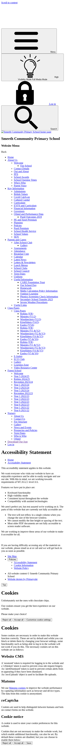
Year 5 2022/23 (21, 402)
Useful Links (20, 305)
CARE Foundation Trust (32, 282)
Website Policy (21, 568)
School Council (21, 271)
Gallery (24, 245)
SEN (16, 236)
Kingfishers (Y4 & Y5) (31, 336)
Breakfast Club (21, 254)
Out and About (21, 171)
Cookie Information (23, 565)
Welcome (18, 163)
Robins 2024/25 (22, 379)
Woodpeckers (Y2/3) (30, 319)
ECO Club (19, 359)
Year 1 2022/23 (21, 396)
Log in (11, 444)
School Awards (21, 177)
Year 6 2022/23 (21, 404)
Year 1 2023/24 (21, 384)
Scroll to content (9, 2)
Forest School (14, 370)
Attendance (19, 251)
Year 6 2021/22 (21, 410)
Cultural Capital (22, 200)
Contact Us (19, 419)
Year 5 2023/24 (21, 390)
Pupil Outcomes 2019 (31, 217)
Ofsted (17, 438)
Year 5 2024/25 (21, 376)
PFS (16, 174)
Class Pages (13, 308)
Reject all (7, 620)
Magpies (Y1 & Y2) (30, 330)
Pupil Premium (21, 228)
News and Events (22, 427)
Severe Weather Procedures (33, 302)
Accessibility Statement (19, 462)
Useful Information (23, 279)
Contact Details (21, 168)
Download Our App (18, 441)
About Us (12, 160)
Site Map (12, 556)
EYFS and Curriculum (25, 205)
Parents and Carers (17, 239)
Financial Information (24, 208)
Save (29, 743)
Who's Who (20, 182)
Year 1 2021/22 (21, 407)
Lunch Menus (21, 265)
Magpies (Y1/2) (28, 316)
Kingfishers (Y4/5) (29, 322)
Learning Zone (21, 365)
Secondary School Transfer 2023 (36, 299)
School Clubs (20, 268)
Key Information (16, 188)
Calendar (18, 256)
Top (4, 585)
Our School (26, 165)
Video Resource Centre (25, 367)
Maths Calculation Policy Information (39, 291)
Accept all (18, 620)
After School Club (23, 242)
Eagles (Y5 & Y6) (29, 339)
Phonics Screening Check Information (39, 296)
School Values (21, 234)
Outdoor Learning (29, 293)
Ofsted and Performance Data (28, 214)
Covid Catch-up (22, 197)
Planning (18, 222)
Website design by (23, 579)
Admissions (20, 191)
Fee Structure (20, 421)
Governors (19, 211)
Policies (18, 225)
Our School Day (28, 285)
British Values (21, 194)
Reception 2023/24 (23, 382)
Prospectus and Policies (25, 430)
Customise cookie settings (39, 620)
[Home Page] (26, 132)
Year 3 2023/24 (21, 387)
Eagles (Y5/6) (27, 325)
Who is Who (20, 436)
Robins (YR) (26, 313)
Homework (26, 288)
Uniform (18, 276)
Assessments (20, 248)
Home (11, 157)
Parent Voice (20, 185)
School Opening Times (25, 180)
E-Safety (18, 356)
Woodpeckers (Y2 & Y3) (32, 333)
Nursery (12, 413)
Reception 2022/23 (23, 393)
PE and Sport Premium (25, 219)
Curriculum (19, 202)
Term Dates (19, 273)
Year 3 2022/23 (21, 399)
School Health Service (25, 231)
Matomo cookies (17, 688)
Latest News (20, 259)
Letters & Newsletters (24, 262)
